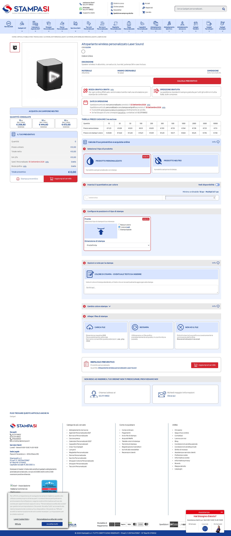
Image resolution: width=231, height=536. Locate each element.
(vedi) (128, 227)
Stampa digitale (125, 230)
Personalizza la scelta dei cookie (49, 519)
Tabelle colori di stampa (131, 441)
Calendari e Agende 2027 (35, 28)
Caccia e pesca (74, 438)
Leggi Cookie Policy (21, 519)
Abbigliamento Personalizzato (156, 28)
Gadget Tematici (196, 28)
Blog (176, 441)
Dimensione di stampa (95, 241)
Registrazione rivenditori (131, 447)
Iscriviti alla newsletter (130, 450)
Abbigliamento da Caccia (78, 430)
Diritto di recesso (181, 450)
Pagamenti (126, 433)
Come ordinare (127, 430)
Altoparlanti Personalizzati (55, 37)
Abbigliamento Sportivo (169, 28)
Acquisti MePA (127, 438)
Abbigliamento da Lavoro (182, 28)
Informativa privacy (182, 460)
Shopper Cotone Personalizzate (81, 461)
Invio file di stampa (129, 436)
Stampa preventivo (29, 178)
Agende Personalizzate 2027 (80, 433)
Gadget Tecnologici (209, 28)
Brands (177, 463)
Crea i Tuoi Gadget (76, 447)
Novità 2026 (8, 27)
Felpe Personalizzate (129, 28)
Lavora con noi (180, 438)
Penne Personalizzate (62, 28)
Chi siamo (178, 430)
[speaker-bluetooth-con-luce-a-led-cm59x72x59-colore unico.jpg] (50, 74)
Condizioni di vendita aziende (186, 444)
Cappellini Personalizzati (142, 28)
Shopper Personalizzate (49, 28)
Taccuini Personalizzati (89, 28)
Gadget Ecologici (222, 28)
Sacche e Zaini (75, 28)
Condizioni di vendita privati (185, 447)
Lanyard (72, 450)
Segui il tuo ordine (182, 433)
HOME (14, 37)
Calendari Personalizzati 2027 (80, 441)
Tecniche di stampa (129, 444)
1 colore (125, 227)
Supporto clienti (89, 13)
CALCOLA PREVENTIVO (187, 81)
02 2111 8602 (88, 4)
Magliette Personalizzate (115, 28)
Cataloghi (178, 469)
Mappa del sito (180, 466)
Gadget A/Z (22, 28)
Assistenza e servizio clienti (185, 452)
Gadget (13, 416)
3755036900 (16, 439)
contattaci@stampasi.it (21, 441)
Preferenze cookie (181, 455)
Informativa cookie (182, 458)
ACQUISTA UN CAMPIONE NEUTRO (44, 111)
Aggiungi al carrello (63, 178)
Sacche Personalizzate (77, 458)
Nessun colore (125, 225)
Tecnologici (38, 37)
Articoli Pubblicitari (25, 37)
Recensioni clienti (128, 452)
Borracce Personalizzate (102, 28)
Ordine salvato (118, 7)
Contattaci (179, 436)
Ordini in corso (118, 3)
